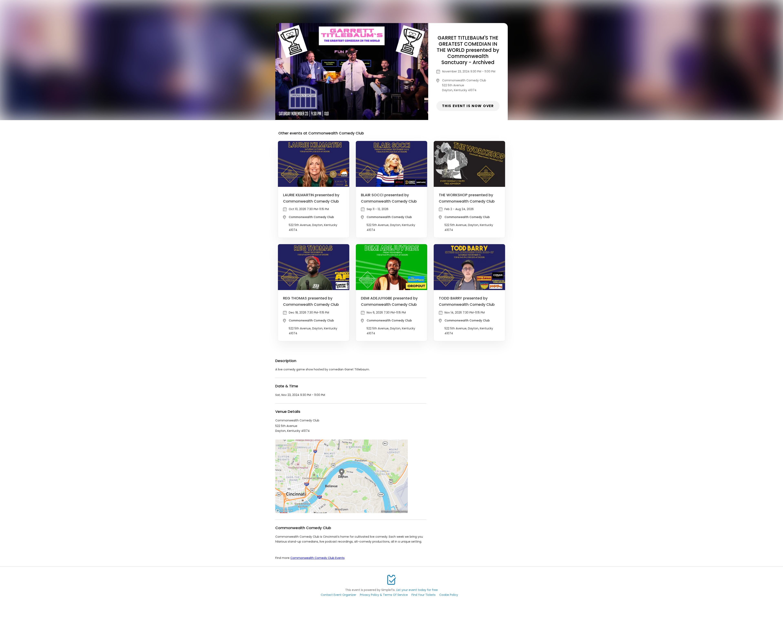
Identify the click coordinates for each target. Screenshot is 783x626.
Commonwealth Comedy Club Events (317, 558)
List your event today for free (417, 590)
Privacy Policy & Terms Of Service (384, 595)
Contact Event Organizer (338, 595)
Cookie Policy (448, 595)
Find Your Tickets (423, 595)
